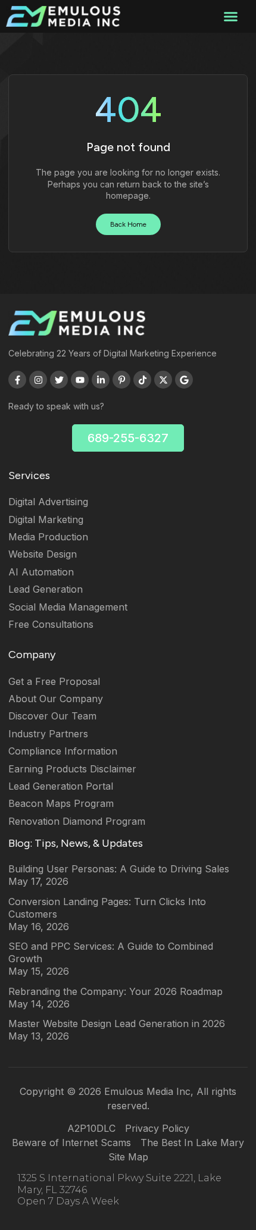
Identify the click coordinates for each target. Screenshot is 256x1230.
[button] (230, 16)
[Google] (184, 380)
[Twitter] (59, 380)
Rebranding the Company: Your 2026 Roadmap (115, 991)
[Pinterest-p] (121, 380)
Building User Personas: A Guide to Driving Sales (118, 869)
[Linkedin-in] (101, 380)
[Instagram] (38, 380)
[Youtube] (80, 380)
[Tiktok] (142, 380)
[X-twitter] (163, 380)
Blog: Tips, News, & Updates (75, 843)
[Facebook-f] (17, 380)
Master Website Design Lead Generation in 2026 (116, 1023)
